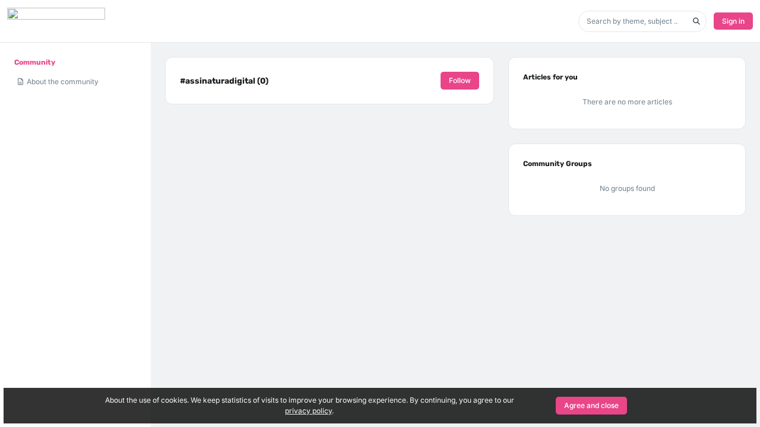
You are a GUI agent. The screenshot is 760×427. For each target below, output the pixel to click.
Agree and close (591, 405)
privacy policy (308, 410)
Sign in (733, 21)
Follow (460, 80)
